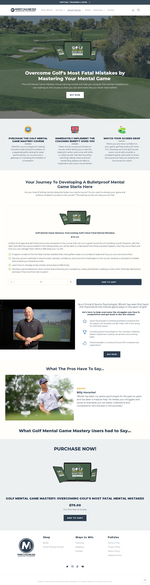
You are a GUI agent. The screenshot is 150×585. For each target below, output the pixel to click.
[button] (60, 10)
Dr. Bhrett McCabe (49, 581)
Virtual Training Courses (53, 547)
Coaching (79, 543)
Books (46, 543)
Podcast (79, 551)
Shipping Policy (115, 555)
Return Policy (114, 551)
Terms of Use (114, 543)
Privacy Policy (114, 547)
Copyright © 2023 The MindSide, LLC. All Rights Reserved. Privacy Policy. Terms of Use (84, 581)
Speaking (79, 547)
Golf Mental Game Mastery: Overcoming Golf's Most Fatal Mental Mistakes (75, 233)
